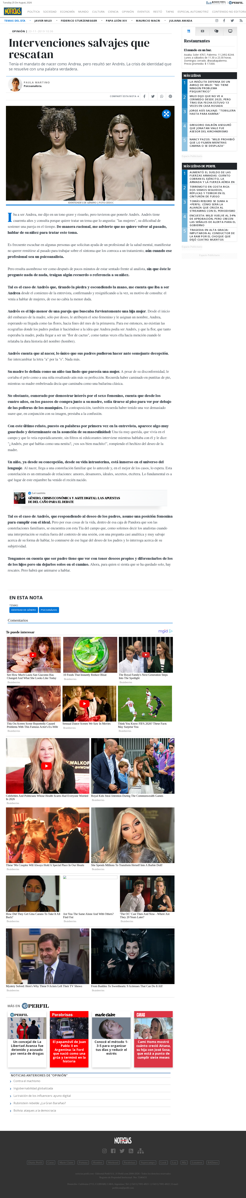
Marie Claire (66, 1162)
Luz (174, 1162)
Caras (51, 1162)
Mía (184, 1162)
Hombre (97, 1162)
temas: (13, 605)
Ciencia (113, 11)
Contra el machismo (27, 1081)
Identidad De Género (23, 610)
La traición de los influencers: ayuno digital (42, 1096)
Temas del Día (15, 20)
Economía (67, 11)
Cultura (98, 11)
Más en (13, 1006)
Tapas (170, 11)
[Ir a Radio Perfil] (216, 2)
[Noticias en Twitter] (232, 21)
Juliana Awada (180, 20)
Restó (157, 11)
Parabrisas (129, 1162)
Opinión (128, 11)
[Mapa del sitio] (140, 1151)
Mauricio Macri (148, 20)
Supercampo (148, 1162)
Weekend (113, 1162)
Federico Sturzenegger (79, 20)
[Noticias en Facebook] (224, 21)
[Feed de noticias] (241, 21)
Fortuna (83, 1162)
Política (33, 11)
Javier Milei (43, 20)
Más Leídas (192, 75)
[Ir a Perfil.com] (236, 2)
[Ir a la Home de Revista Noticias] (13, 11)
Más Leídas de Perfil (200, 166)
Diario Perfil (35, 1162)
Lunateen (197, 1162)
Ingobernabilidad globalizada (33, 1088)
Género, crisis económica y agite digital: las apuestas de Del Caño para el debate (74, 500)
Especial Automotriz (193, 11)
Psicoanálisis (49, 610)
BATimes (213, 1162)
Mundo (83, 11)
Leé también (38, 493)
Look (163, 1162)
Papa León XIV (117, 20)
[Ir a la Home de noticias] (123, 1140)
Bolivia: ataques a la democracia (35, 1110)
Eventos (143, 11)
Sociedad (50, 11)
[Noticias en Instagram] (216, 21)
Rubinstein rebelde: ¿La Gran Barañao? (40, 1103)
